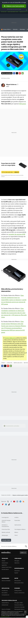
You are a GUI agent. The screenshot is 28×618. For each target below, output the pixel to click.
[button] (12, 84)
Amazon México (7, 29)
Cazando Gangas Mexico (6, 521)
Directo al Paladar (6, 580)
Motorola (15, 29)
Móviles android (6, 532)
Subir (22, 552)
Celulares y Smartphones (5, 525)
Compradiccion (5, 595)
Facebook (14, 73)
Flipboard (20, 73)
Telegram (20, 501)
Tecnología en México (19, 529)
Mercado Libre (18, 362)
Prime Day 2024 (6, 529)
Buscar (26, 546)
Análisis (16, 517)
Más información (5, 616)
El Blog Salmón (18, 590)
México (16, 532)
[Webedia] (6, 553)
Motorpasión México (19, 609)
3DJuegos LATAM (18, 602)
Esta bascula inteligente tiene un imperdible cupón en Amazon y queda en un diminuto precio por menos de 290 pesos (13, 300)
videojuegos (5, 535)
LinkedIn (6, 504)
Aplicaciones (17, 525)
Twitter (17, 73)
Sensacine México (18, 605)
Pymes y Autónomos (19, 592)
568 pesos (22, 104)
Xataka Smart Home (6, 567)
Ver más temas (6, 540)
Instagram (17, 501)
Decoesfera (4, 592)
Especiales (17, 520)
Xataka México (5, 602)
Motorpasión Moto (18, 582)
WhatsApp (22, 29)
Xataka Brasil (5, 605)
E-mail (22, 73)
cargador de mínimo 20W (16, 234)
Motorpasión (17, 580)
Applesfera (4, 565)
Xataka (3, 560)
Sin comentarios (7, 73)
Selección (9, 362)
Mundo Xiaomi (5, 569)
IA (27, 29)
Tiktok (9, 504)
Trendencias (5, 590)
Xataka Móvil (5, 563)
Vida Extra (16, 563)
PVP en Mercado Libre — (10, 172)
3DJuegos (16, 560)
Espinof (16, 573)
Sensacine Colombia (19, 607)
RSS (23, 501)
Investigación (5, 517)
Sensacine (17, 570)
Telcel (16, 535)
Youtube (14, 501)
